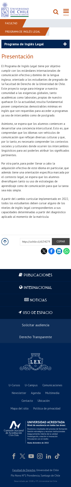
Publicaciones (38, 275)
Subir (4, 241)
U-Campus (31, 385)
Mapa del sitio (20, 408)
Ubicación (44, 401)
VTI (37, 481)
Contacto (27, 401)
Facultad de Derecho (23, 470)
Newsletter (19, 393)
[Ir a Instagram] (40, 456)
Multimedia (52, 393)
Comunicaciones (52, 385)
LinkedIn (59, 251)
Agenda (36, 393)
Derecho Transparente (35, 337)
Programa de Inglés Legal (22, 31)
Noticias (38, 300)
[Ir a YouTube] (31, 456)
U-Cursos (14, 385)
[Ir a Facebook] (14, 456)
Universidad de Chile (48, 481)
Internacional (38, 287)
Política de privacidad (46, 408)
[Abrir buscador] (55, 12)
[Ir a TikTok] (57, 456)
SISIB (31, 481)
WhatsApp (66, 251)
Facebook (51, 251)
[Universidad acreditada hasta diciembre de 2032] (35, 432)
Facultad (11, 23)
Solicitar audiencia (35, 325)
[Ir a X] (22, 456)
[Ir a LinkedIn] (48, 456)
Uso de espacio (38, 312)
